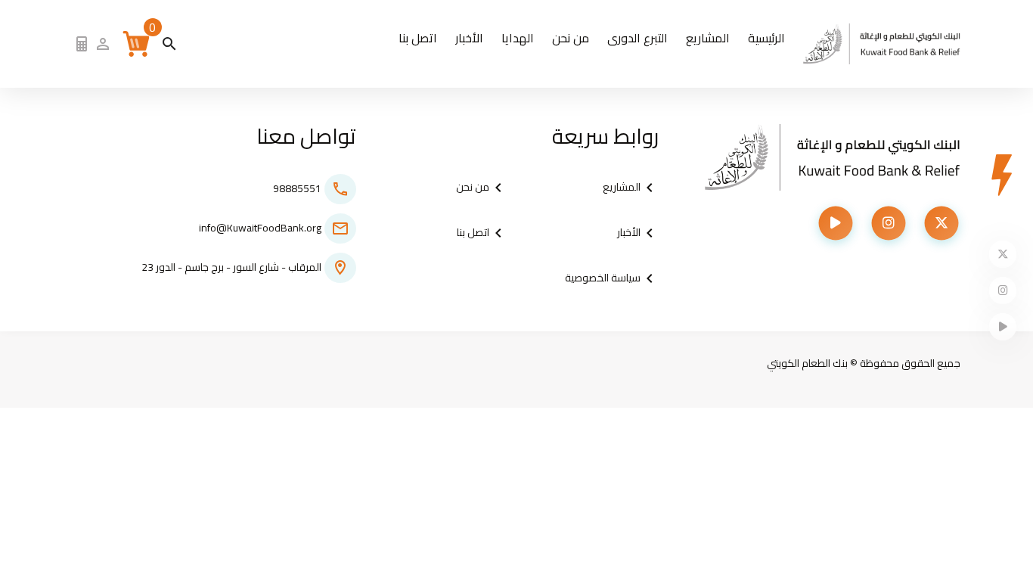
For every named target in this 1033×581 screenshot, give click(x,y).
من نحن (570, 38)
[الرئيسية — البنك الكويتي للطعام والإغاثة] (882, 44)
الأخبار (469, 38)
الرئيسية (766, 38)
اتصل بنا (418, 38)
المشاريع (708, 38)
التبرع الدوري (637, 38)
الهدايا (517, 38)
